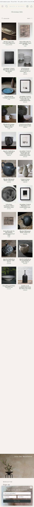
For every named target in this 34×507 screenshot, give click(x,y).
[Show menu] (2, 6)
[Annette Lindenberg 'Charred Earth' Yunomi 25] (9, 140)
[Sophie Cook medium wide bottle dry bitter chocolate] (25, 275)
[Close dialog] (31, 487)
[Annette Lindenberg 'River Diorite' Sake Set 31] (9, 248)
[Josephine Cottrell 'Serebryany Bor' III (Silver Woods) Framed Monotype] (25, 86)
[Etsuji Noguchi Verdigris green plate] (9, 86)
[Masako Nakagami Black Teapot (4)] (25, 220)
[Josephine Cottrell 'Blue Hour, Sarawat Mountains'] (9, 58)
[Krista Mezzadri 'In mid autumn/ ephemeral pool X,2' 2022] (9, 220)
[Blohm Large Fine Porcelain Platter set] (9, 31)
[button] (6, 6)
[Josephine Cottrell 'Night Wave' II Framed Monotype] (25, 194)
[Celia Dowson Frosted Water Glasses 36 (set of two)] (25, 58)
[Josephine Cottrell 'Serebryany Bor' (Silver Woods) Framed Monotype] (25, 140)
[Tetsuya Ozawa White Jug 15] (25, 168)
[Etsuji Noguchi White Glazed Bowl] (9, 275)
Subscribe (17, 501)
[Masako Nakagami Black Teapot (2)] (9, 168)
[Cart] (31, 6)
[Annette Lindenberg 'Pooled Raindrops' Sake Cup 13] (25, 248)
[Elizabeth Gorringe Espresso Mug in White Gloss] (9, 114)
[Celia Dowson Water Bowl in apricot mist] (25, 114)
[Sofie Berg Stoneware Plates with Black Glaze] (9, 194)
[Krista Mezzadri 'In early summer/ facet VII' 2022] (25, 31)
